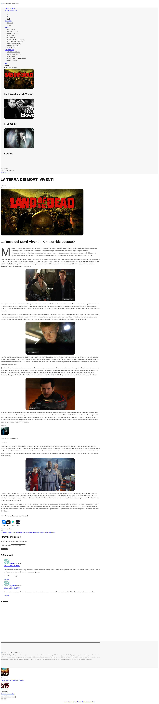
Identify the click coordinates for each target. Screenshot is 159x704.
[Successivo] (5, 699)
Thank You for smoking (8, 694)
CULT (9, 25)
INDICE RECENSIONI (11, 10)
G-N (8, 17)
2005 (2, 532)
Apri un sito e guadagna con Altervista (72, 701)
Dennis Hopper (12, 532)
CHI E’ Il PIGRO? (10, 8)
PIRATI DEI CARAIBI (14, 43)
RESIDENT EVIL (12, 45)
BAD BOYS (11, 29)
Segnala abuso (91, 701)
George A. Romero (21, 532)
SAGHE (7, 27)
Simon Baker (49, 532)
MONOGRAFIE (9, 50)
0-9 (8, 12)
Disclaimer (84, 701)
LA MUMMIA (11, 35)
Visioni (53, 532)
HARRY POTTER (13, 33)
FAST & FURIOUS (13, 31)
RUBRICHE (8, 21)
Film (16, 532)
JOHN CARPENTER (14, 54)
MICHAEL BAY (12, 56)
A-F (8, 14)
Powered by (3, 528)
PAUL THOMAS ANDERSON (16, 58)
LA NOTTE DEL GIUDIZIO (15, 39)
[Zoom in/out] (14, 697)
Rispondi (6, 579)
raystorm (13, 586)
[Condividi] (5, 696)
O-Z (8, 19)
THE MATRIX (11, 48)
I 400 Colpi (10, 123)
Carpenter (4, 266)
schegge (12, 563)
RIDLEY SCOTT (12, 60)
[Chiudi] (2, 697)
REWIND (10, 23)
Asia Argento (6, 532)
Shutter (8, 153)
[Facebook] (5, 159)
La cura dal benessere (9, 439)
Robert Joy (43, 532)
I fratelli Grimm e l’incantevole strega (12, 680)
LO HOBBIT (11, 37)
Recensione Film (37, 532)
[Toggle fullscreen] (9, 697)
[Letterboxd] (5, 161)
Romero (64, 255)
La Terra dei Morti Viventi (18, 94)
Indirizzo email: (6, 545)
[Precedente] (2, 699)
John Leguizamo (29, 532)
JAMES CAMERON (13, 52)
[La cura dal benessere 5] (5, 434)
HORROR (3, 185)
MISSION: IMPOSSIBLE (15, 41)
